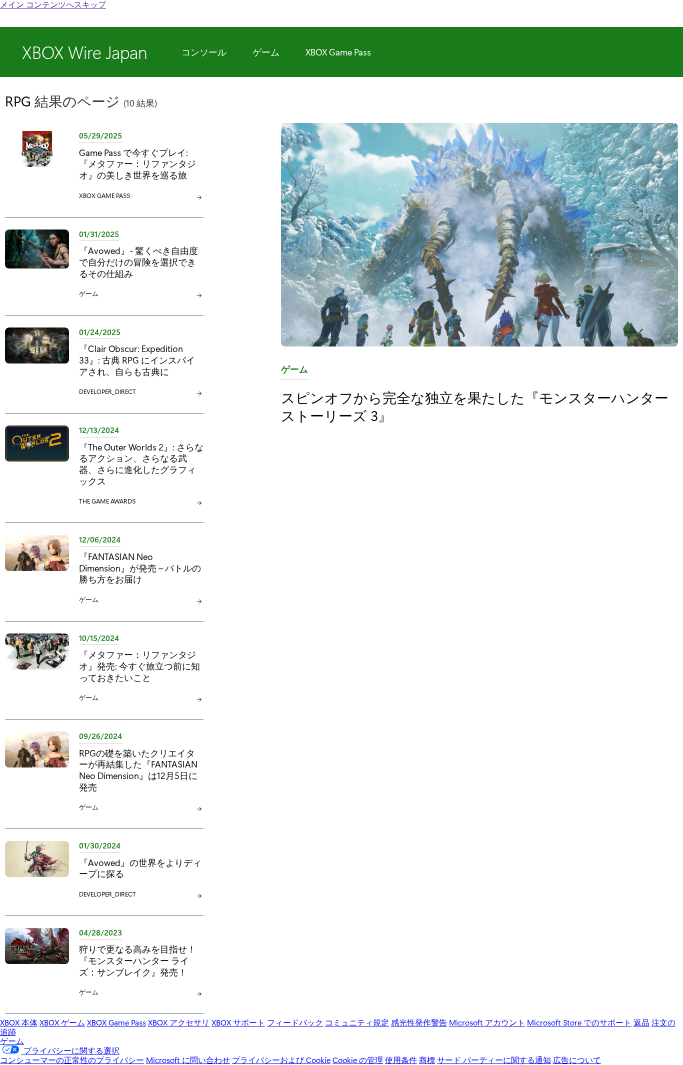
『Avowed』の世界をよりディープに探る (140, 868)
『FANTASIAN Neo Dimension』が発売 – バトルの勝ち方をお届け (140, 567)
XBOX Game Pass (338, 52)
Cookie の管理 (357, 1059)
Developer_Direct (107, 391)
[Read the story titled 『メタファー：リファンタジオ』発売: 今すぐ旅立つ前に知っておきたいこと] (37, 668)
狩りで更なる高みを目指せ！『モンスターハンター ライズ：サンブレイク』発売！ (137, 960)
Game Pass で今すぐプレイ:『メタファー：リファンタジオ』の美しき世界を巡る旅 (137, 163)
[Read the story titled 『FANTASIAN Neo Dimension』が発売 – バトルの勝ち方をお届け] (37, 569)
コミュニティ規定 (357, 1022)
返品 (642, 1022)
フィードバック (295, 1022)
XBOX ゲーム (62, 1022)
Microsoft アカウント (487, 1022)
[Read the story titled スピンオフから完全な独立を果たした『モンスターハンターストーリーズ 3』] (479, 235)
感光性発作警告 (419, 1022)
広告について (577, 1059)
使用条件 (401, 1059)
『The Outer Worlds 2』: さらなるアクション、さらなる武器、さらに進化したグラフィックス (141, 463)
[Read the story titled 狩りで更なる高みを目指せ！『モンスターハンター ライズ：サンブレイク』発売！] (37, 963)
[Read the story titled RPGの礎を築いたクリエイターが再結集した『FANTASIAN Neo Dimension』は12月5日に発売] (37, 772)
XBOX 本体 (19, 1022)
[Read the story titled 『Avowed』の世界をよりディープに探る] (37, 870)
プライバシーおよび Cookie (281, 1059)
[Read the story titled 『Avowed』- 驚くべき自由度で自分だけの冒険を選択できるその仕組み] (37, 264)
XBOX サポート (238, 1022)
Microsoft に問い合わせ (188, 1059)
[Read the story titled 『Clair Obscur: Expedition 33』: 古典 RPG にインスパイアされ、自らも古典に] (37, 362)
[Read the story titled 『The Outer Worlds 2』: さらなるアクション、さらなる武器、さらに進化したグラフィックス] (37, 466)
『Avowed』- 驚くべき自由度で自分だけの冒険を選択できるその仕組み (138, 261)
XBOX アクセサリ (179, 1022)
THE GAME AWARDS (107, 500)
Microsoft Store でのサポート (579, 1022)
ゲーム (266, 52)
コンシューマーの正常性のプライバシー (72, 1059)
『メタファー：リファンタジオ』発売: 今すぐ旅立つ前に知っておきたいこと (139, 665)
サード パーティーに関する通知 (494, 1059)
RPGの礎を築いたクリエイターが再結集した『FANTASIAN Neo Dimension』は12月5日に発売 (138, 769)
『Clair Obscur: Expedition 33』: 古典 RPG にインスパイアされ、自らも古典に (137, 359)
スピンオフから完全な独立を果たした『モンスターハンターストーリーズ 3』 (474, 406)
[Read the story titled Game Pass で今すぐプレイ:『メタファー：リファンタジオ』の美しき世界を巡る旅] (37, 165)
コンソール (204, 52)
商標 (427, 1059)
